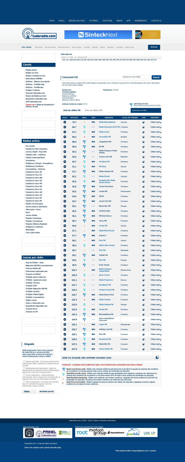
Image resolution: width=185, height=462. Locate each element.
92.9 (74, 186)
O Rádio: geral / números (36, 277)
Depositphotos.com (140, 451)
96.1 (74, 216)
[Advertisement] (111, 67)
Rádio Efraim (104, 176)
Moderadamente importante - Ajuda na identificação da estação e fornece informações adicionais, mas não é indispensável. (40, 370)
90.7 (74, 161)
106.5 (74, 339)
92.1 (74, 176)
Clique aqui (155, 122)
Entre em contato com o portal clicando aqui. (43, 448)
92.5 (74, 181)
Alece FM (103, 221)
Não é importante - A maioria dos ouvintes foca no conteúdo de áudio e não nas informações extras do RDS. (40, 384)
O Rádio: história (32, 292)
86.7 (74, 127)
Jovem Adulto (31, 215)
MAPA (119, 20)
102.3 (74, 290)
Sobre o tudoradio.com (35, 303)
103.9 (74, 309)
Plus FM (102, 240)
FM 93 (101, 196)
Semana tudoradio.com (35, 93)
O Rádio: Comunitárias (35, 297)
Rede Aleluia (104, 265)
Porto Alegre (77, 47)
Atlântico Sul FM (105, 329)
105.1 (74, 324)
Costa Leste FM (105, 157)
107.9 (74, 349)
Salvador (110, 47)
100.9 (74, 275)
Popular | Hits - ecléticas (36, 155)
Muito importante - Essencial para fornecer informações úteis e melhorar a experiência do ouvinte (40, 364)
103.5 (74, 304)
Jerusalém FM (105, 137)
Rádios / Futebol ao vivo (35, 76)
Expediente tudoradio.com (36, 306)
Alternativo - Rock (33, 210)
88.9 (74, 142)
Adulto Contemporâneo (35, 158)
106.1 (74, 334)
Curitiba (87, 47)
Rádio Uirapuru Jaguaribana (105, 270)
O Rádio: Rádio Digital (35, 294)
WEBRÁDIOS (141, 20)
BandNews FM (105, 285)
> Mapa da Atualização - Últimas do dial (40, 106)
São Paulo (39, 47)
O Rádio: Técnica (33, 283)
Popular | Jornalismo (34, 221)
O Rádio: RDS (31, 286)
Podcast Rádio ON (33, 268)
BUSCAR (154, 47)
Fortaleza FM (104, 162)
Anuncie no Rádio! (33, 274)
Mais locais (130, 47)
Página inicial (31, 70)
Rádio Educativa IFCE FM (109, 127)
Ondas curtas (31, 300)
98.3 (74, 245)
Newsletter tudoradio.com (36, 99)
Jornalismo (30, 160)
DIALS (61, 20)
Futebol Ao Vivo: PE (34, 201)
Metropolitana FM (106, 314)
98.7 (74, 250)
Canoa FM (103, 226)
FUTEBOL (93, 20)
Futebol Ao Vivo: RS (34, 181)
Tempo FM (103, 309)
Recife (102, 47)
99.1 (74, 255)
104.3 (74, 314)
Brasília (95, 47)
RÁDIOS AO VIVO (77, 20)
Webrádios (30, 230)
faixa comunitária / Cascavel (106, 319)
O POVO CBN (104, 211)
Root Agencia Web (123, 451)
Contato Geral (31, 309)
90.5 (74, 157)
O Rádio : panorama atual (36, 280)
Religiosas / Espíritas (34, 227)
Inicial (63, 57)
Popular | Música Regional (36, 224)
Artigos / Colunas (33, 90)
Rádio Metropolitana (107, 122)
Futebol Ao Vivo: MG (34, 178)
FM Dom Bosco (105, 216)
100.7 (74, 270)
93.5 (74, 191)
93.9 (74, 196)
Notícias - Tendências (34, 87)
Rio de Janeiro (50, 47)
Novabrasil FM (105, 339)
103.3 (74, 299)
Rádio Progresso (106, 280)
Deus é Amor (104, 275)
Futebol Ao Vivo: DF (34, 198)
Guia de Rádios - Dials (35, 263)
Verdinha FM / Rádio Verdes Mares (107, 181)
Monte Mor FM (105, 206)
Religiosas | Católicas (35, 166)
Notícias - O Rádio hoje (35, 84)
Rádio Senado (104, 300)
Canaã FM (103, 191)
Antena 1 (102, 236)
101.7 (74, 285)
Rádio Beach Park (106, 295)
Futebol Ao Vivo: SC (34, 189)
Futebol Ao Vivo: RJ (34, 175)
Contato (152, 451)
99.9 (74, 265)
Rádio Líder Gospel (107, 245)
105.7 (74, 329)
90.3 (74, 152)
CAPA (51, 20)
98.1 (74, 240)
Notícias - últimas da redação (38, 82)
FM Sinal (102, 167)
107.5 (74, 344)
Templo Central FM (106, 290)
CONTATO (156, 20)
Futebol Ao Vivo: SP (34, 172)
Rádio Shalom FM (106, 171)
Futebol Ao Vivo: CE (34, 195)
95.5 (74, 211)
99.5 (74, 260)
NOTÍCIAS (107, 20)
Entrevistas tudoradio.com (37, 271)
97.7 (74, 235)
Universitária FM (106, 349)
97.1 (74, 230)
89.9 (74, 146)
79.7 (74, 122)
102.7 (74, 295)
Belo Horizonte (64, 47)
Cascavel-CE (82, 57)
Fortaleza (119, 47)
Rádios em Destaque (34, 204)
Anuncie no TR (32, 312)
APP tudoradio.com (34, 102)
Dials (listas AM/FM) (34, 79)
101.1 (74, 280)
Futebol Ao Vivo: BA (34, 186)
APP (129, 20)
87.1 (74, 132)
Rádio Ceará (104, 132)
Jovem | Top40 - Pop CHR (36, 152)
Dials (71, 57)
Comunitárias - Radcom (35, 169)
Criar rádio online (33, 233)
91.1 (74, 166)
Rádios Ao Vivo (32, 73)
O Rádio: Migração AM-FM (36, 289)
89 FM (101, 147)
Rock (28, 212)
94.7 (74, 201)
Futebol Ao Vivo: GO (34, 192)
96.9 (74, 226)
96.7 (74, 221)
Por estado (30, 146)
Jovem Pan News (106, 186)
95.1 (74, 206)
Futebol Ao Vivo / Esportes (36, 149)
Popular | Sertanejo (33, 218)
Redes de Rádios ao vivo (36, 96)
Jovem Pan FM (105, 201)
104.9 (74, 319)
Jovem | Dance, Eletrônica (36, 207)
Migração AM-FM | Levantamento (39, 266)
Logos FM (103, 324)
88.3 (74, 137)
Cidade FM (103, 255)
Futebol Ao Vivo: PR (34, 184)
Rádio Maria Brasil (106, 231)
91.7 (74, 171)
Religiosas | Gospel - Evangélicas (39, 163)
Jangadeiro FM (105, 142)
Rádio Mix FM (104, 344)
